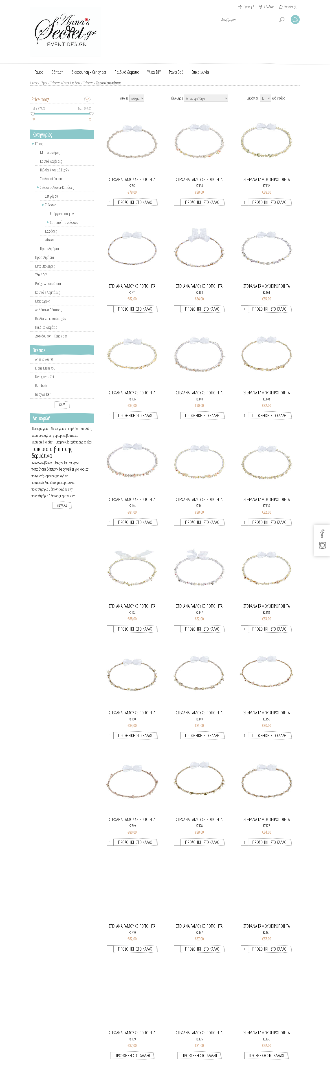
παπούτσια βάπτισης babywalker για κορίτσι (60, 469)
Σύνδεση (269, 6)
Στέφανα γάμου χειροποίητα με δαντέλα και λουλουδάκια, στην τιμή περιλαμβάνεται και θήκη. (132, 781)
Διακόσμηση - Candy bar (51, 336)
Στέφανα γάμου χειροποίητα (132, 179)
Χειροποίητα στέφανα (64, 222)
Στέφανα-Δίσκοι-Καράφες (65, 82)
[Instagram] (322, 545)
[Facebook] (322, 533)
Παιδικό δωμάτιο (46, 327)
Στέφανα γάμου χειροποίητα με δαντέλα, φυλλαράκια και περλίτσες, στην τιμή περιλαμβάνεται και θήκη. (199, 675)
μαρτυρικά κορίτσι (42, 442)
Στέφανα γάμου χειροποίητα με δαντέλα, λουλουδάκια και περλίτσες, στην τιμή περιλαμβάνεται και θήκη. (132, 675)
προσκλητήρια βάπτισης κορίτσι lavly (53, 495)
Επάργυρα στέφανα (62, 213)
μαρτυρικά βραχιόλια (65, 435)
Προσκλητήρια (49, 248)
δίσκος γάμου (58, 428)
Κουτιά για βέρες (51, 161)
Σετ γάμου (51, 196)
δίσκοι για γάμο (39, 428)
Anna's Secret (44, 359)
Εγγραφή (249, 6)
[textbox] (252, 19)
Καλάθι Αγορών (295, 19)
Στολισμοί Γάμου (51, 178)
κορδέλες (86, 428)
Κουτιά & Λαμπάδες (47, 292)
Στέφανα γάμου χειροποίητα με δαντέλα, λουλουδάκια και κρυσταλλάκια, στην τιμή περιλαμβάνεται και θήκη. (199, 248)
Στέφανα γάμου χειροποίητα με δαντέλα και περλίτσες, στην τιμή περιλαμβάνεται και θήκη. (132, 141)
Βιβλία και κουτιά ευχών (50, 318)
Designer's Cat (44, 376)
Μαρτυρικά (42, 301)
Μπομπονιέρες (49, 152)
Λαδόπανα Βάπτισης (48, 309)
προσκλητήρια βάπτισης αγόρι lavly (52, 489)
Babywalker (43, 394)
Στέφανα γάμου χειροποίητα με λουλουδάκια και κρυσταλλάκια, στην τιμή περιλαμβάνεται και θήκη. (266, 248)
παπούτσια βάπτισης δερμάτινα (51, 452)
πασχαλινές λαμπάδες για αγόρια (49, 475)
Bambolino (42, 385)
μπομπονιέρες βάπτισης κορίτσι (74, 442)
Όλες (62, 404)
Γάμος (43, 82)
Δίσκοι (49, 239)
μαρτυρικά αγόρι (41, 435)
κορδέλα (73, 428)
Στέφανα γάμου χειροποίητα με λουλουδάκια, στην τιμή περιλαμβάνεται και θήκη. (199, 141)
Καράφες (51, 231)
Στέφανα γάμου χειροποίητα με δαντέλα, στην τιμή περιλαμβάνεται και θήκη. (132, 248)
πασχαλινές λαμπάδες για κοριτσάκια (53, 482)
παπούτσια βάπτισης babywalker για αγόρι (55, 462)
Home (34, 82)
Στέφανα (88, 82)
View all (62, 505)
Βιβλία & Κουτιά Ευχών (54, 170)
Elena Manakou (45, 368)
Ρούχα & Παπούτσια (48, 283)
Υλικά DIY (41, 274)
